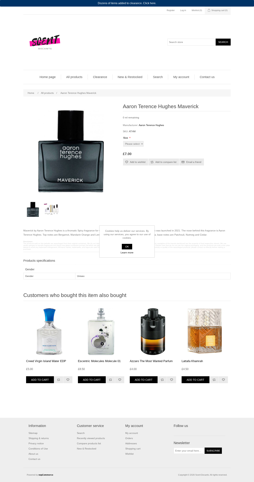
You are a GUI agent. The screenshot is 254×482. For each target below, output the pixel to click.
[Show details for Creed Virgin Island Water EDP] (49, 331)
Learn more (127, 252)
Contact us (207, 77)
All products (74, 77)
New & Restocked (130, 77)
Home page (48, 77)
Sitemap (33, 433)
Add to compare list (165, 162)
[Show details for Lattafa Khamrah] (205, 331)
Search (223, 42)
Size (126, 137)
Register (171, 10)
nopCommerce (46, 475)
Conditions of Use (38, 448)
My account (181, 77)
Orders (129, 438)
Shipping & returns (39, 438)
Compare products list (89, 443)
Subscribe (213, 450)
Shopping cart (132, 448)
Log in (183, 10)
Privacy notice (36, 443)
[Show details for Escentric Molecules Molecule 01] (101, 331)
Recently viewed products (91, 438)
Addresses (131, 443)
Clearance (100, 77)
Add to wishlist (137, 162)
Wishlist (129, 453)
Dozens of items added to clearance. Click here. (127, 3)
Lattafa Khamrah (192, 361)
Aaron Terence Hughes (151, 125)
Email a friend (193, 162)
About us (33, 453)
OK (127, 246)
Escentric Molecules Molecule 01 (99, 361)
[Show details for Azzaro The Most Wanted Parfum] (153, 331)
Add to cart (40, 379)
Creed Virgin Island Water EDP (46, 361)
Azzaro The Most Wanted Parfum (151, 361)
